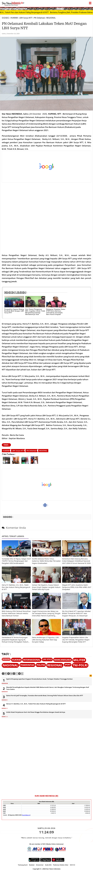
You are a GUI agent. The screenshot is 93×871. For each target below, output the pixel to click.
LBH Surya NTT (18, 450)
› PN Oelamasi (39, 18)
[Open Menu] (90, 2)
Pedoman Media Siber (60, 865)
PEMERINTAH (27, 664)
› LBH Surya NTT (25, 18)
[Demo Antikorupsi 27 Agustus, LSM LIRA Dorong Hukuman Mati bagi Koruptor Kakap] (46, 635)
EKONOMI (6, 659)
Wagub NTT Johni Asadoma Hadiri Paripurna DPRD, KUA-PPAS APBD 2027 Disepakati (76, 587)
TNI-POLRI (80, 665)
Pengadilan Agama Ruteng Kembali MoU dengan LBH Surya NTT (14, 311)
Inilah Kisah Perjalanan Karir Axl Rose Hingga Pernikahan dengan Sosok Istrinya (35, 712)
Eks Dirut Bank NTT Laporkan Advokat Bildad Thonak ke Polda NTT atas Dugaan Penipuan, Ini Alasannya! (76, 613)
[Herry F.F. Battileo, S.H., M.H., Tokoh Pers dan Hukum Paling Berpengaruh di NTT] (16, 582)
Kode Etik (48, 865)
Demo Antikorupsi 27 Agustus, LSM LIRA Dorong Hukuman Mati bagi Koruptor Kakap (45, 639)
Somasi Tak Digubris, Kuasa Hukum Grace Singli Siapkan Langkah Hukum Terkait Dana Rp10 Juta (46, 587)
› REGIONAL (50, 18)
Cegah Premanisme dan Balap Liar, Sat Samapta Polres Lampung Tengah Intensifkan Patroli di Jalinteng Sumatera (46, 613)
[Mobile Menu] (92, 8)
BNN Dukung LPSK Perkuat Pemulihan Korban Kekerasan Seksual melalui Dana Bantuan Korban (16, 613)
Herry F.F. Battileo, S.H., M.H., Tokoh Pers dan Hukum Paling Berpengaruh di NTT (16, 587)
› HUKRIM (14, 18)
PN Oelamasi (31, 450)
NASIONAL (10, 665)
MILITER (79, 660)
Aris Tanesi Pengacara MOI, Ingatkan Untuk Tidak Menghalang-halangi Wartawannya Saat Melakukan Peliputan (35, 312)
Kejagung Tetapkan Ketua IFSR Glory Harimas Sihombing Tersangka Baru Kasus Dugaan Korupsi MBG (55, 312)
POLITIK (41, 664)
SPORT (68, 664)
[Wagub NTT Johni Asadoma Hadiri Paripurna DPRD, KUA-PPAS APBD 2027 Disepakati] (76, 582)
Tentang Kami (23, 865)
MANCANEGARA (62, 659)
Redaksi (31, 865)
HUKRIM (6, 450)
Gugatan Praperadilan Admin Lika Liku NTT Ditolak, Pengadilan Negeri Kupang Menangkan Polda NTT (76, 639)
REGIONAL (43, 450)
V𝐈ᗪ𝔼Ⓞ (72, 865)
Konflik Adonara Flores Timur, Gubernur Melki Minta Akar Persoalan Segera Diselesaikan (46, 561)
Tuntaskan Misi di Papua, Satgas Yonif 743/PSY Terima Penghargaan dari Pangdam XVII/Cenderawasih (16, 561)
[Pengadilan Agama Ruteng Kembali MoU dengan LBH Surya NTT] (14, 301)
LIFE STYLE (47, 659)
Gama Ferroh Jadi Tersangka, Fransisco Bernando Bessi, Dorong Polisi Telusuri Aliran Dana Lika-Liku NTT (44, 695)
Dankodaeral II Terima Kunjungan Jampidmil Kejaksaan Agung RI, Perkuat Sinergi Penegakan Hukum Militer (15, 639)
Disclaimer (40, 865)
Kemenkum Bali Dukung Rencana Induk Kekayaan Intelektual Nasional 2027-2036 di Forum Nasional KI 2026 (76, 561)
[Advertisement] (45, 167)
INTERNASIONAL (31, 659)
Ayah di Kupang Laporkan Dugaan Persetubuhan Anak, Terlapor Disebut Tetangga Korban (39, 679)
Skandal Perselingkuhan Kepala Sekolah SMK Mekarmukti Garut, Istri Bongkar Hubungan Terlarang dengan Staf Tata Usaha (47, 688)
